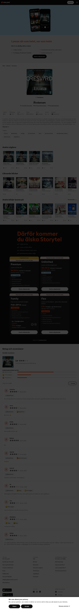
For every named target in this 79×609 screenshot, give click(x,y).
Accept (27, 606)
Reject (14, 606)
